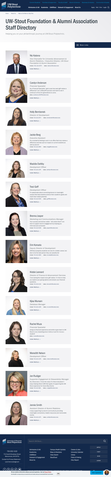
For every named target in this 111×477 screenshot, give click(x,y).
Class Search (54, 455)
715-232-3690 (37, 147)
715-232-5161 (37, 388)
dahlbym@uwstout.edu (52, 169)
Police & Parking (76, 457)
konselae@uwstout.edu (53, 255)
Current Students (35, 2)
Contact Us (5, 459)
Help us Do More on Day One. (26, 13)
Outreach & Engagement (65, 7)
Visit (97, 7)
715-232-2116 (37, 284)
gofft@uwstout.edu (51, 199)
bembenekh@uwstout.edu (53, 117)
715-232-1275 (37, 417)
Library (73, 455)
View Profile (34, 69)
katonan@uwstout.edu (53, 66)
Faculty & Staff (62, 2)
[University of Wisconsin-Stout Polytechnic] (12, 443)
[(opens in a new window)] (4, 469)
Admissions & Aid (33, 7)
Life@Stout (53, 7)
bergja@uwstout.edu (52, 147)
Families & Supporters (49, 2)
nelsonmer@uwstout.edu (53, 359)
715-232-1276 (37, 169)
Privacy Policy (47, 472)
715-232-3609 (37, 255)
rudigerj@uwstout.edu (52, 388)
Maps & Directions (56, 452)
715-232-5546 (37, 199)
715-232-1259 (37, 307)
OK (58, 473)
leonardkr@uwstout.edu (53, 284)
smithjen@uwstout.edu (52, 417)
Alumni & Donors (74, 2)
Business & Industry (88, 2)
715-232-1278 (37, 359)
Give (100, 7)
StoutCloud (53, 457)
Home (7, 13)
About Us (78, 7)
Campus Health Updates (58, 450)
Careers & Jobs (75, 450)
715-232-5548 (37, 228)
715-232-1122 (12, 451)
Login (105, 7)
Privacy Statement (15, 459)
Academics (44, 7)
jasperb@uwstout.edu (52, 228)
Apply (93, 7)
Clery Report (75, 460)
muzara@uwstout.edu (38, 336)
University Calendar (77, 452)
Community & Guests (102, 2)
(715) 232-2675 (38, 66)
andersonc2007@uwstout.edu (41, 95)
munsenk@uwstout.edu (53, 307)
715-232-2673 (37, 117)
